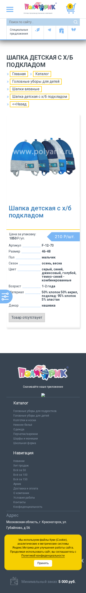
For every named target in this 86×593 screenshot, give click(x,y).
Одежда (18, 429)
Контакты (19, 502)
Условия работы (24, 497)
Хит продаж (21, 465)
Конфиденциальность (27, 506)
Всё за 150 (20, 479)
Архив (17, 484)
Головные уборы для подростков (50, 32)
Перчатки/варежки (25, 434)
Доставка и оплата (25, 488)
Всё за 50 (19, 470)
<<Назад (19, 104)
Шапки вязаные (25, 89)
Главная (19, 74)
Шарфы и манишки (62, 32)
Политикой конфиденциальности (43, 555)
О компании (21, 493)
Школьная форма (24, 443)
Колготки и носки (24, 420)
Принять (43, 563)
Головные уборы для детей (38, 32)
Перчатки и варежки (74, 32)
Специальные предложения (19, 31)
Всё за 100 (20, 474)
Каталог (42, 74)
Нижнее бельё (22, 424)
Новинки (19, 461)
